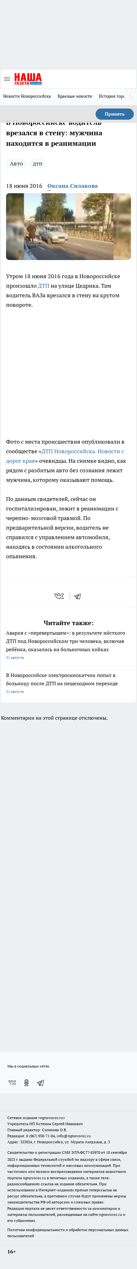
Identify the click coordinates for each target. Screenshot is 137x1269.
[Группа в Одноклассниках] (26, 1082)
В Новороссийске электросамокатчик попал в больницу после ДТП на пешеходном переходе (62, 683)
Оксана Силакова (72, 185)
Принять (115, 114)
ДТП (44, 285)
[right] (130, 96)
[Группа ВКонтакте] (12, 1082)
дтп (37, 163)
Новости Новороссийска (27, 96)
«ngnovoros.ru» (51, 1117)
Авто (16, 163)
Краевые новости (75, 96)
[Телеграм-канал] (41, 1082)
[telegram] (79, 596)
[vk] (59, 596)
